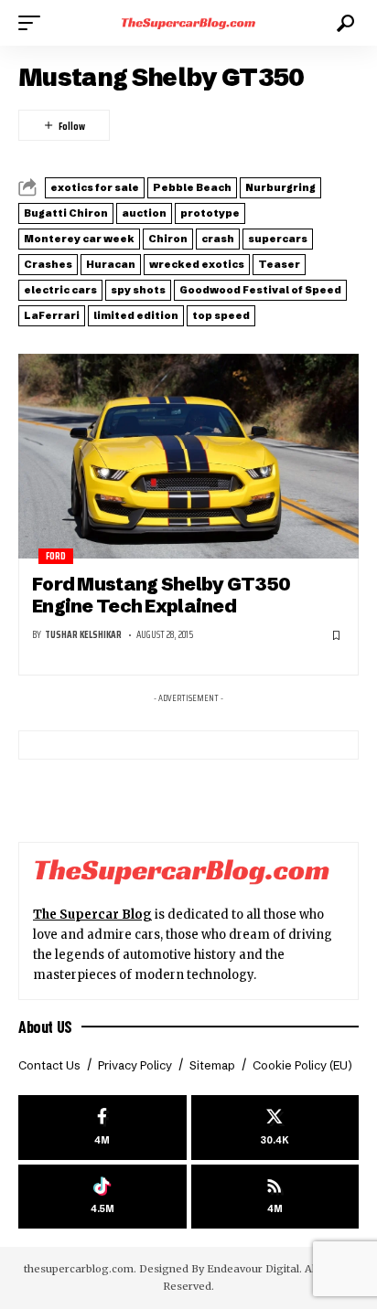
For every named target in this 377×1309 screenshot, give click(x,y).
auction (144, 213)
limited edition (135, 315)
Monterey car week (79, 238)
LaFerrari (52, 315)
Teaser (279, 264)
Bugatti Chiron (66, 213)
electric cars (60, 289)
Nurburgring (280, 187)
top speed (221, 315)
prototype (210, 213)
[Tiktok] (102, 1197)
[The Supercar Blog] (189, 23)
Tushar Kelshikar (83, 635)
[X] (275, 1127)
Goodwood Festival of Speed (260, 289)
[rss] (275, 1197)
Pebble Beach (192, 187)
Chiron (168, 238)
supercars (277, 238)
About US (45, 1026)
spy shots (138, 289)
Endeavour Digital (253, 1268)
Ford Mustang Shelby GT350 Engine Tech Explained (161, 594)
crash (217, 238)
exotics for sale (94, 187)
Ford (56, 556)
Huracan (110, 264)
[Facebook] (102, 1127)
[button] (33, 23)
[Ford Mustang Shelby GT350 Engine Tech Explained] (188, 456)
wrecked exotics (196, 264)
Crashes (48, 264)
